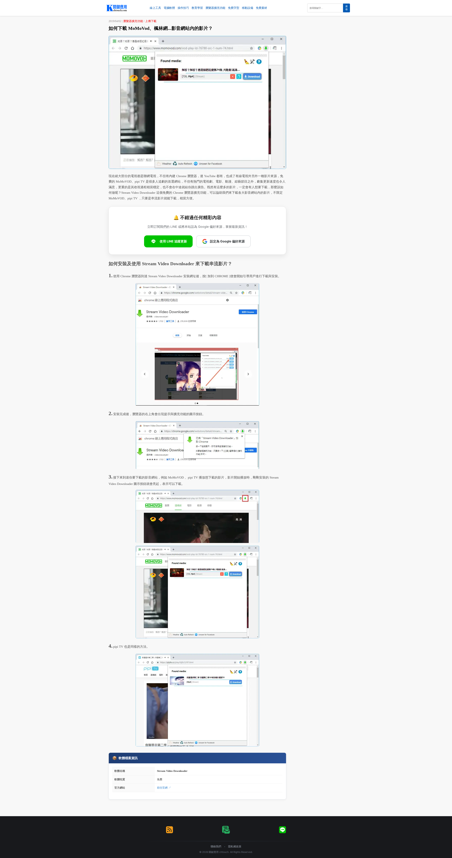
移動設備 (247, 7)
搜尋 (346, 8)
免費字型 (233, 7)
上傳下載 (150, 21)
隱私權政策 (234, 846)
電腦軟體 (169, 7)
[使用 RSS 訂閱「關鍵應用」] (169, 829)
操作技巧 (183, 7)
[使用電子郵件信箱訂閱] (226, 829)
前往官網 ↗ (164, 787)
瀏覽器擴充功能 (215, 7)
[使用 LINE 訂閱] (282, 829)
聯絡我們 (216, 846)
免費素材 (261, 7)
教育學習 (197, 7)
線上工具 (155, 7)
